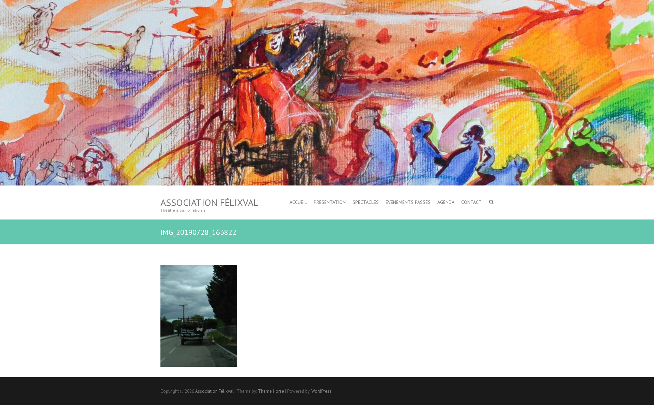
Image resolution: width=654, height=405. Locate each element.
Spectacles (366, 202)
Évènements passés (408, 202)
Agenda (445, 202)
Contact (471, 202)
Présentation (330, 202)
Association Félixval (209, 202)
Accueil (298, 202)
